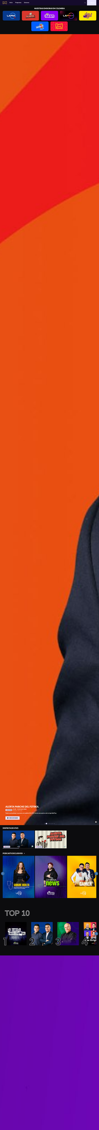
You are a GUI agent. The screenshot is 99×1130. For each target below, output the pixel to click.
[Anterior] (2, 873)
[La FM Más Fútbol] (41, 933)
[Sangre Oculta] (18, 877)
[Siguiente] (96, 873)
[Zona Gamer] (83, 877)
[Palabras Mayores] (67, 933)
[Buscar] (85, 2)
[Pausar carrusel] (96, 822)
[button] (2, 429)
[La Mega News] (51, 877)
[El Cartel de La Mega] (15, 933)
